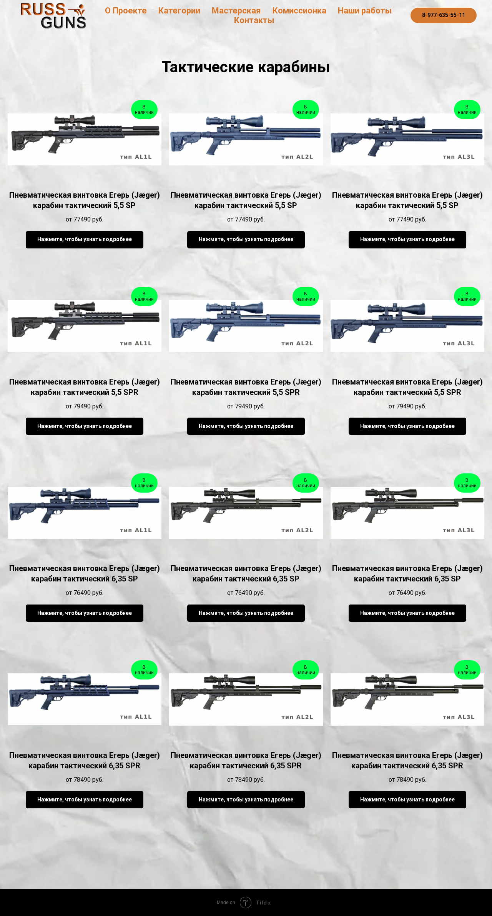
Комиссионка (299, 10)
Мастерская (236, 10)
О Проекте (126, 10)
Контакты (254, 20)
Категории (179, 10)
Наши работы (365, 10)
